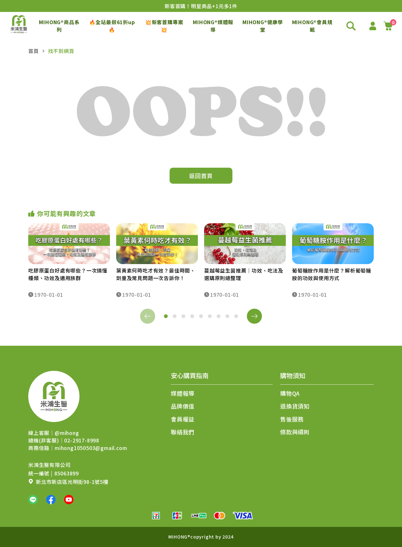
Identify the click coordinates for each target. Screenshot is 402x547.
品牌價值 (182, 406)
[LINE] (33, 499)
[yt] (68, 499)
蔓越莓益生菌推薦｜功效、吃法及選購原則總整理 (243, 274)
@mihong (67, 432)
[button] (166, 316)
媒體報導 (182, 393)
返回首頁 (201, 175)
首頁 (33, 51)
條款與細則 (295, 432)
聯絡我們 (182, 432)
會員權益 (182, 419)
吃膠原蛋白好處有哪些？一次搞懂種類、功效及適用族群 (67, 274)
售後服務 (292, 419)
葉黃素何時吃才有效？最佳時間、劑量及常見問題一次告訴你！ (155, 274)
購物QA (290, 393)
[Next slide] (254, 316)
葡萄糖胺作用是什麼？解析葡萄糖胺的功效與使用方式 (331, 274)
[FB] (51, 499)
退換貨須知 (295, 406)
